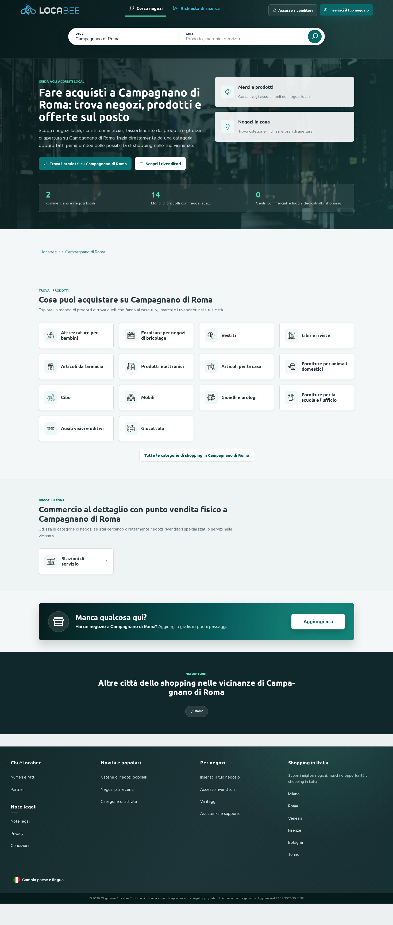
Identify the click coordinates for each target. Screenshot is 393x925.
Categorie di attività (119, 802)
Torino (293, 855)
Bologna (295, 843)
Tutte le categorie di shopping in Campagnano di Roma (196, 455)
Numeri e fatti (23, 777)
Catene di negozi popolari (124, 777)
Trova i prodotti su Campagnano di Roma (88, 163)
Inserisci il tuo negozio (349, 9)
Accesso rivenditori (295, 10)
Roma (199, 711)
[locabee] (50, 10)
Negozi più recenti (117, 790)
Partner (17, 790)
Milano (294, 794)
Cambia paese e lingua (43, 879)
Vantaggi (208, 802)
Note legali (20, 821)
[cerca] (315, 36)
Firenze (294, 831)
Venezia (295, 818)
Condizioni (20, 846)
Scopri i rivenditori (163, 163)
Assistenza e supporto (220, 814)
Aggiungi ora (318, 621)
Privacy (17, 834)
